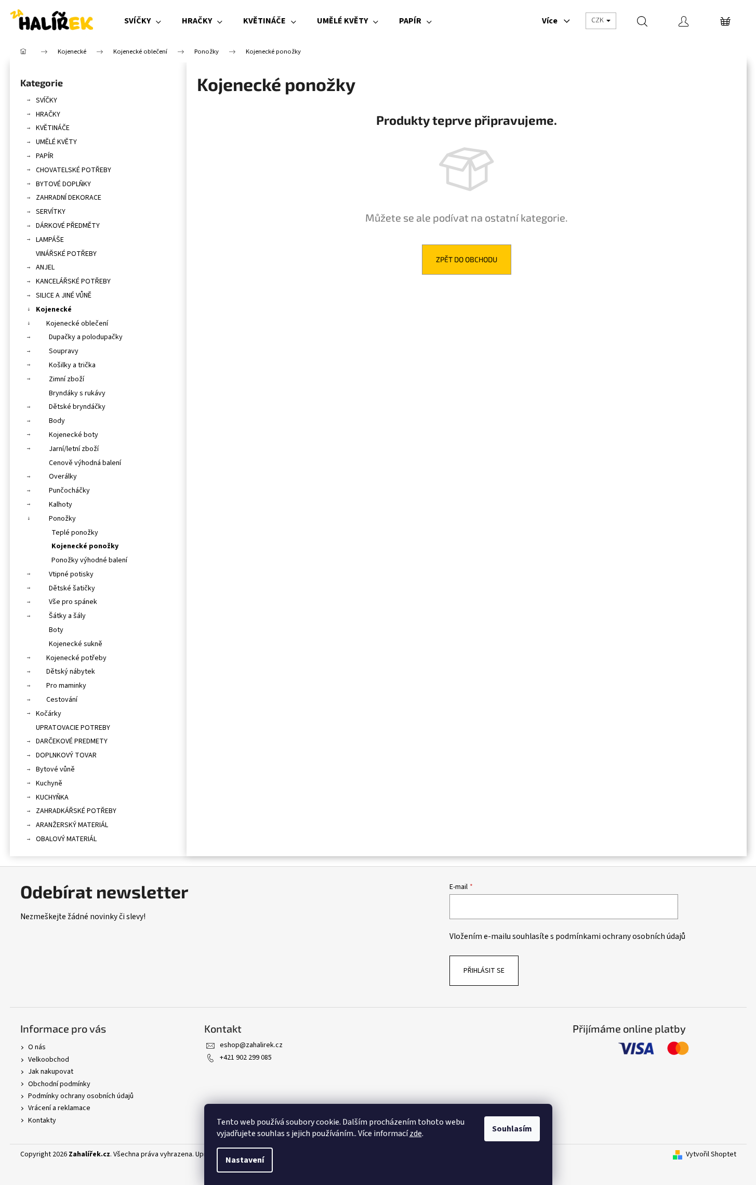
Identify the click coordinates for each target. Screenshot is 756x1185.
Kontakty (42, 1120)
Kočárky (48, 714)
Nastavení (245, 1160)
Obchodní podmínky (59, 1084)
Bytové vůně (55, 769)
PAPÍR (45, 156)
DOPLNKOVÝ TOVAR (66, 755)
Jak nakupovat (50, 1071)
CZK (598, 20)
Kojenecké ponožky (84, 546)
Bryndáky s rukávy (77, 393)
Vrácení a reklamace (59, 1108)
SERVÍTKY (50, 212)
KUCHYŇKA (52, 797)
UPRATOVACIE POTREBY (73, 728)
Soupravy (63, 351)
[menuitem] (142, 21)
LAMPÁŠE (50, 240)
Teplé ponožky (74, 532)
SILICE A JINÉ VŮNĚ (63, 295)
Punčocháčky (69, 490)
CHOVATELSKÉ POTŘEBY (73, 170)
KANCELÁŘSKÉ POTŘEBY (73, 281)
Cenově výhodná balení (85, 463)
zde (415, 1133)
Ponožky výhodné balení (89, 560)
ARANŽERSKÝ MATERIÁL (72, 825)
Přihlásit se (484, 970)
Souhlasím (512, 1129)
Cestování (61, 699)
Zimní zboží (66, 379)
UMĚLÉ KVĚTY (56, 142)
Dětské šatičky (72, 588)
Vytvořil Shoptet (711, 1155)
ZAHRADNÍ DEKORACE (68, 197)
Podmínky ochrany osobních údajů (81, 1096)
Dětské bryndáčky (77, 407)
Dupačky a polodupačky (86, 337)
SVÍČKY (46, 100)
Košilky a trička (72, 365)
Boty (56, 630)
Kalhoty (60, 504)
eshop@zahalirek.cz (251, 1045)
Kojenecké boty (73, 435)
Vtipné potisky (71, 574)
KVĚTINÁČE (53, 128)
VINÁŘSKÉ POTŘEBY (66, 254)
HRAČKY (48, 114)
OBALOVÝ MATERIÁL (66, 839)
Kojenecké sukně (75, 644)
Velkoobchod (48, 1059)
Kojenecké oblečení (77, 323)
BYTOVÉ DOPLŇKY (63, 184)
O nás (37, 1047)
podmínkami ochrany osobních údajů (620, 936)
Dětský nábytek (70, 671)
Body (57, 421)
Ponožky (62, 518)
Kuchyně (49, 783)
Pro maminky (66, 685)
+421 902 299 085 (246, 1057)
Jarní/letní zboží (74, 449)
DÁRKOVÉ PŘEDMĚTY (68, 226)
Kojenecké (54, 309)
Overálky (63, 476)
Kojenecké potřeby (76, 658)
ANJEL (45, 267)
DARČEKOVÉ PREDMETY (72, 741)
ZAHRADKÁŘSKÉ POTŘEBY (76, 811)
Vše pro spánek (73, 602)
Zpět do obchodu (466, 259)
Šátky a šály (67, 616)
